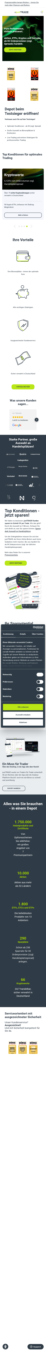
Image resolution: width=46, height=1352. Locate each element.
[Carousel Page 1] (19, 226)
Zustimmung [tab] (8, 634)
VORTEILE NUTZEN (23, 387)
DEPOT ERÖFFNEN (15, 50)
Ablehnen (23, 722)
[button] (9, 420)
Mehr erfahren (23, 215)
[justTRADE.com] (21, 9)
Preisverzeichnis (11, 555)
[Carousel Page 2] (21, 226)
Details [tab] (23, 634)
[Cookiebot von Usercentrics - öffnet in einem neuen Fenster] (33, 627)
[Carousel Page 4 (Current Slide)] (27, 226)
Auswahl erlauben (23, 715)
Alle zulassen (23, 707)
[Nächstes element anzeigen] (31, 226)
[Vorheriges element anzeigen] (14, 226)
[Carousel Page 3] (24, 226)
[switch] (40, 682)
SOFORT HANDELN (13, 788)
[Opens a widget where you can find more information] (35, 1347)
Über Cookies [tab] (37, 634)
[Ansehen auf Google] (16, 425)
